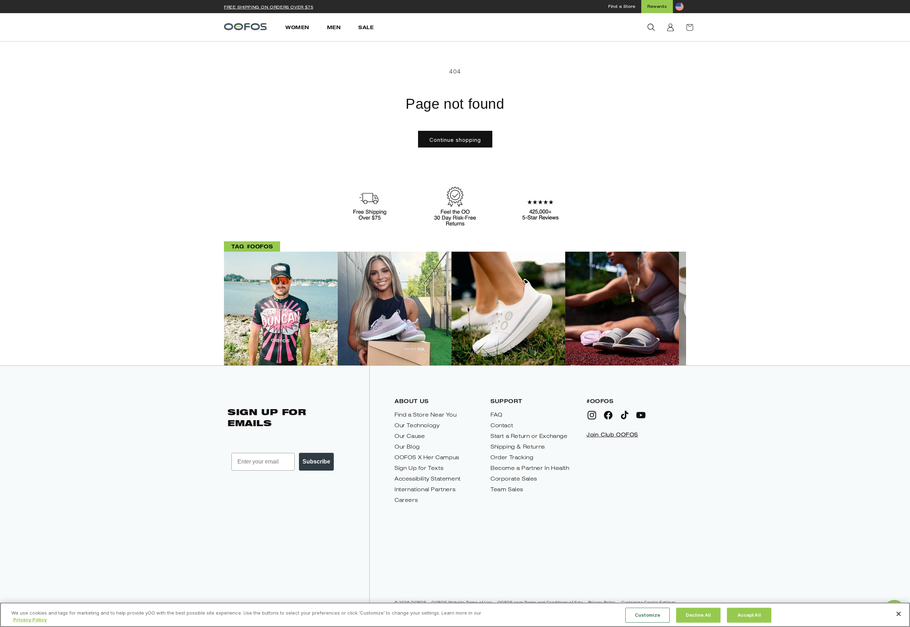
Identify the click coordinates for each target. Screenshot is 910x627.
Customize (647, 615)
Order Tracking (512, 457)
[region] (455, 614)
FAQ (497, 414)
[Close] (898, 614)
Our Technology (417, 425)
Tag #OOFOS (252, 246)
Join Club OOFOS (612, 434)
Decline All (698, 615)
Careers (406, 500)
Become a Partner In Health (530, 468)
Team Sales (507, 489)
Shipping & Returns (518, 446)
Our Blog (407, 446)
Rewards (657, 6)
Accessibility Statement (428, 478)
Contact (502, 425)
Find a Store (621, 6)
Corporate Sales (514, 478)
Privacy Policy (30, 619)
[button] (651, 27)
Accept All (749, 615)
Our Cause (410, 436)
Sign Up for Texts (419, 468)
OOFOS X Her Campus (427, 457)
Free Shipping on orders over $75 (268, 7)
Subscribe (316, 462)
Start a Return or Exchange (529, 436)
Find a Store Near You (426, 414)
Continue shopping (455, 139)
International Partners (425, 489)
